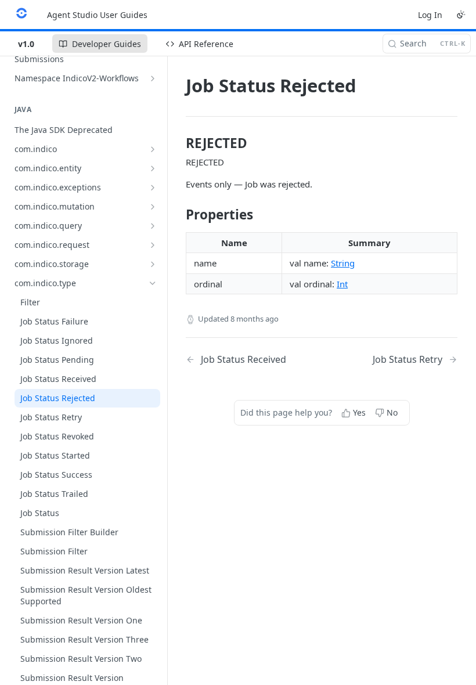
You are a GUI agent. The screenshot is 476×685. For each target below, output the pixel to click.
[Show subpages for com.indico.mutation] (152, 206)
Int (342, 284)
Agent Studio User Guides (97, 14)
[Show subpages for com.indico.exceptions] (152, 187)
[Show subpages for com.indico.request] (152, 245)
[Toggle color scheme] (461, 14)
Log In (430, 14)
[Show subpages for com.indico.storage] (152, 264)
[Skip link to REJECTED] (178, 143)
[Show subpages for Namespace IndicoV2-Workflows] (152, 78)
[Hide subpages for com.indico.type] (152, 283)
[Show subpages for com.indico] (152, 149)
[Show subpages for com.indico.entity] (152, 168)
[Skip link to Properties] (178, 215)
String (343, 263)
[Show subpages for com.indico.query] (152, 225)
